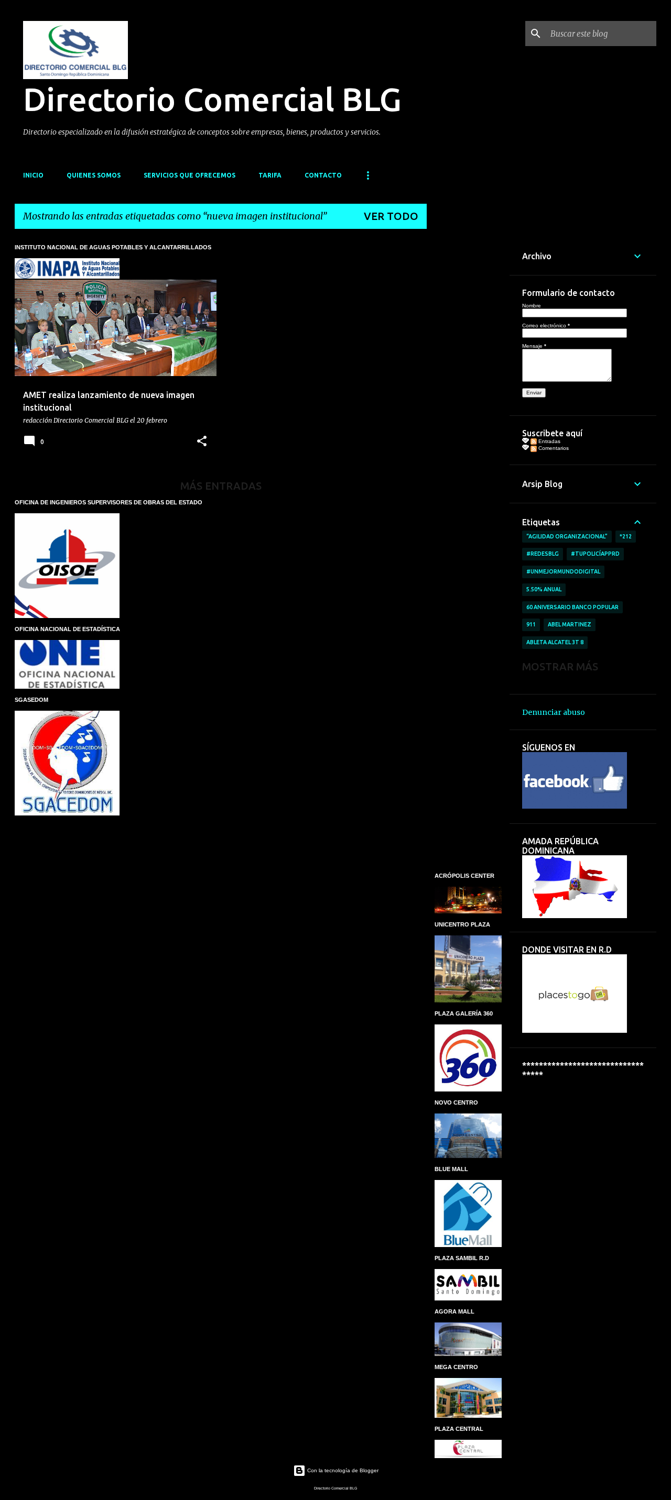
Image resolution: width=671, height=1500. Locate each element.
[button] (202, 442)
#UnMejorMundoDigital (563, 571)
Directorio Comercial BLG (212, 99)
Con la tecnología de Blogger (342, 1470)
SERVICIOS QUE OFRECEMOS (189, 175)
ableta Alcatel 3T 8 (554, 642)
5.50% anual (543, 589)
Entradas (548, 441)
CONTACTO (323, 175)
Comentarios (553, 448)
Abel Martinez (569, 624)
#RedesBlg (542, 553)
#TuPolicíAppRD (595, 553)
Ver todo (391, 216)
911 (531, 624)
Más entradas (221, 486)
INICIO (33, 175)
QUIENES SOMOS (94, 175)
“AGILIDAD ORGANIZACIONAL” (567, 536)
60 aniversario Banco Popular (572, 607)
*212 (626, 536)
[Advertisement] (468, 394)
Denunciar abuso (553, 712)
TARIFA (270, 175)
